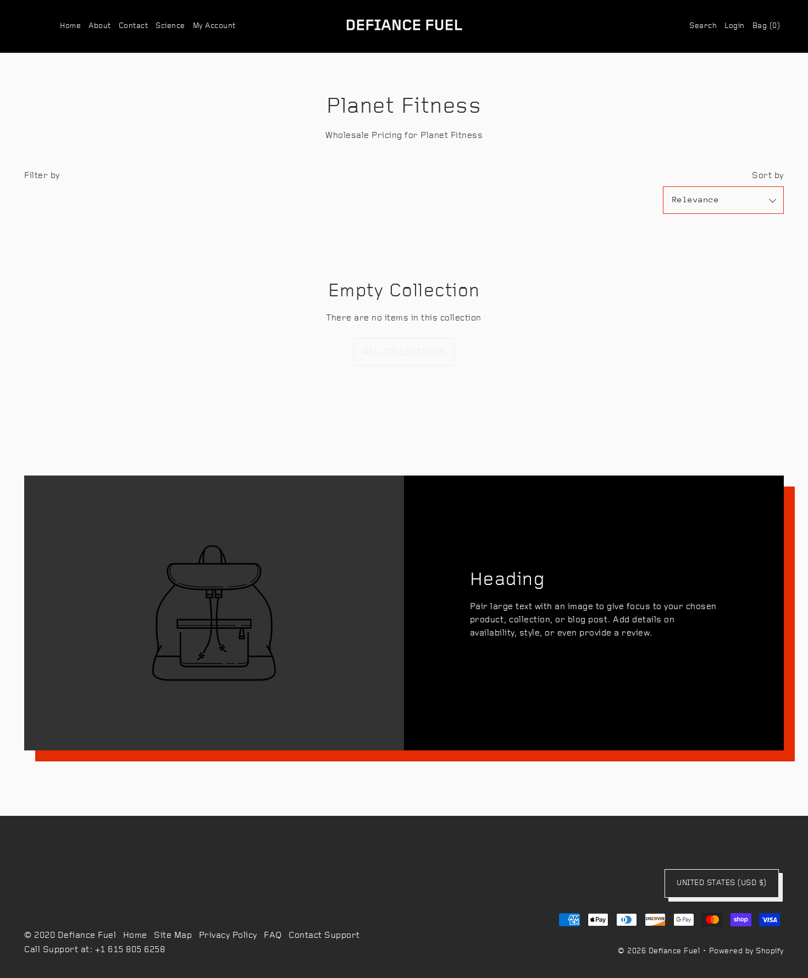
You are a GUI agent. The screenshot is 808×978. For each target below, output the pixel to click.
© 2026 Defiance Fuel (659, 951)
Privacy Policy (228, 935)
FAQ (273, 935)
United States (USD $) (722, 883)
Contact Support (324, 935)
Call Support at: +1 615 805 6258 (94, 950)
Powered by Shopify (746, 951)
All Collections (404, 352)
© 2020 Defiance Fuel (70, 935)
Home (135, 935)
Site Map (173, 935)
